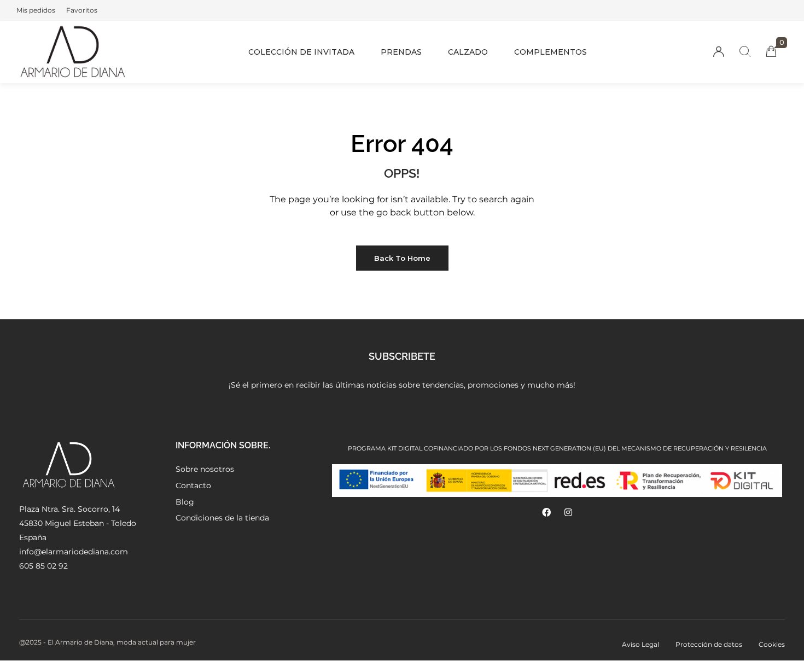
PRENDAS (401, 52)
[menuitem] (36, 10)
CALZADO (468, 52)
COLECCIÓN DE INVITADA (301, 52)
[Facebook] (546, 512)
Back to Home (402, 258)
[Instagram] (568, 512)
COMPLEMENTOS (550, 52)
